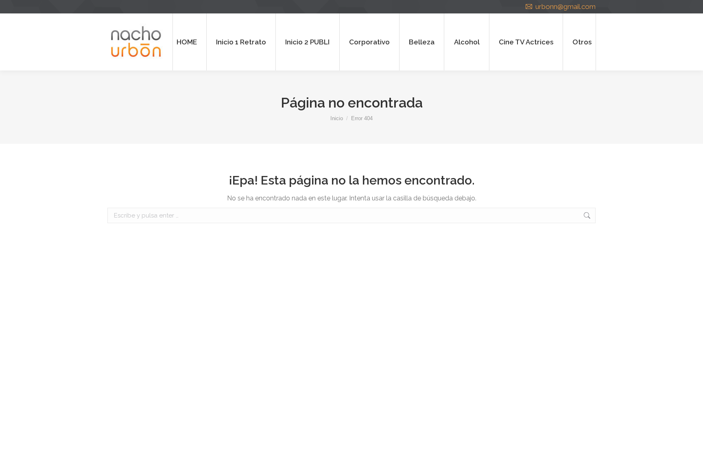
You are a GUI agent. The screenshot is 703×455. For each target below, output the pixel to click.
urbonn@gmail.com (565, 6)
